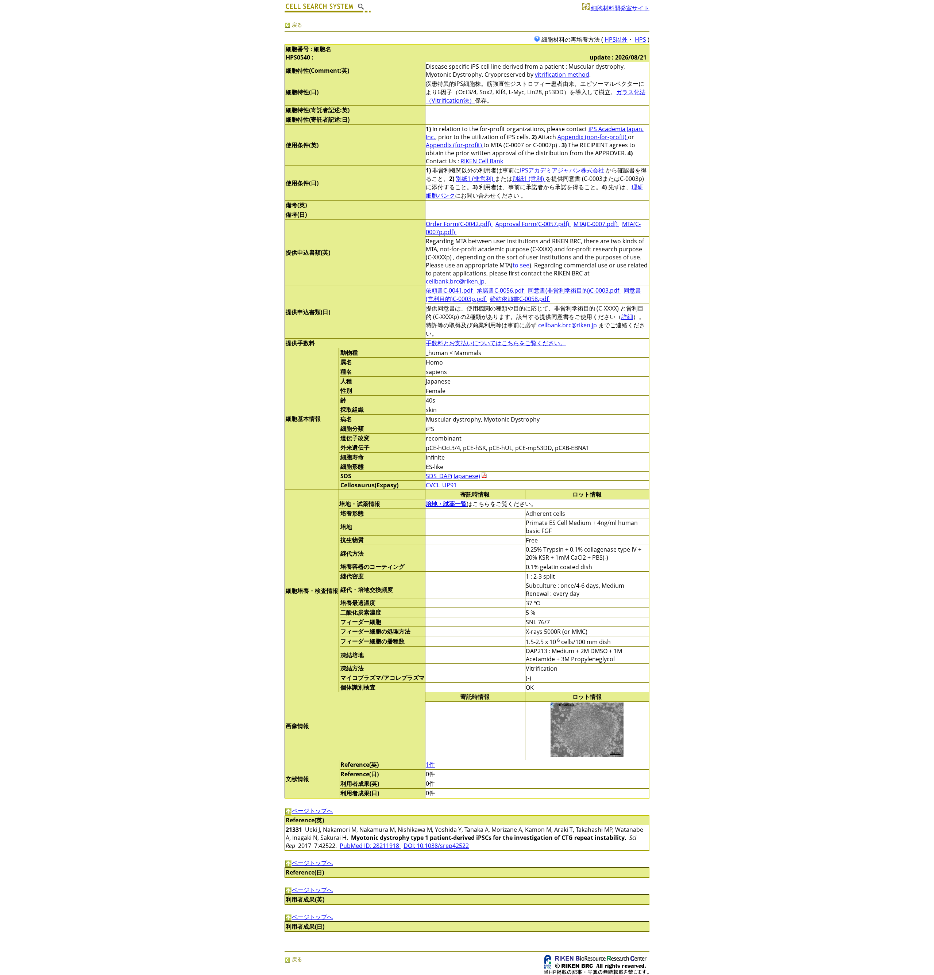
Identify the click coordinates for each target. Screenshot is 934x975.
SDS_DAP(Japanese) (453, 476)
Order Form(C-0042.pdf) (459, 224)
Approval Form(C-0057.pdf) (533, 224)
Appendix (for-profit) (454, 145)
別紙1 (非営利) (475, 179)
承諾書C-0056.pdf (501, 290)
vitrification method (562, 75)
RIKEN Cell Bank (481, 161)
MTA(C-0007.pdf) (596, 224)
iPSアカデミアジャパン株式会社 (563, 170)
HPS (640, 39)
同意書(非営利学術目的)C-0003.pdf (574, 290)
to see (521, 265)
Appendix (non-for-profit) (592, 137)
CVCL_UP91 (441, 485)
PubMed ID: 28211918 (370, 846)
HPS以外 (616, 39)
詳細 (627, 317)
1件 (430, 765)
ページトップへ (312, 811)
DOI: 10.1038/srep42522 (436, 846)
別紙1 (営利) (528, 179)
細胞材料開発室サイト (619, 8)
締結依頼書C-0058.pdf (520, 299)
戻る (296, 24)
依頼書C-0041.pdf (450, 290)
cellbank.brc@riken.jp (455, 281)
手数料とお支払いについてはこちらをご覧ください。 (496, 343)
